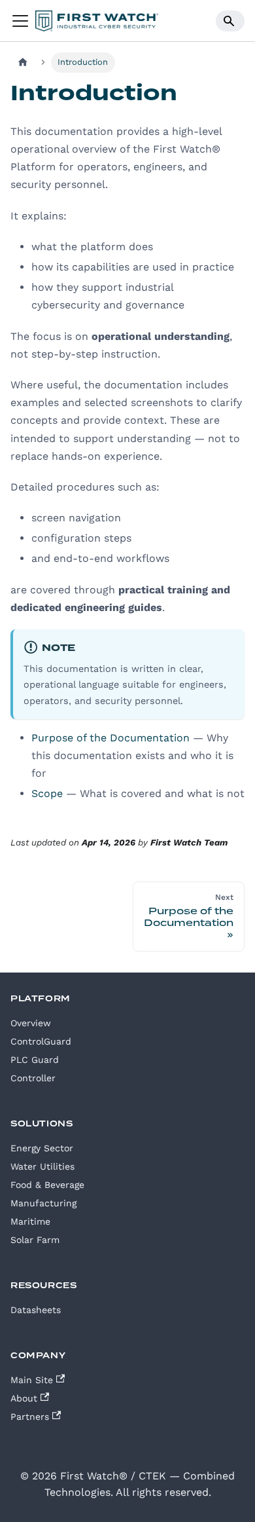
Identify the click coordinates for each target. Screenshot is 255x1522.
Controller (33, 1078)
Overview (30, 1023)
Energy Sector (41, 1148)
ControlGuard (40, 1041)
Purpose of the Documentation (110, 738)
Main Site (31, 1380)
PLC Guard (34, 1059)
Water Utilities (42, 1166)
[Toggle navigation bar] (20, 21)
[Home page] (22, 62)
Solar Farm (35, 1239)
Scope (47, 793)
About (23, 1398)
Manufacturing (43, 1203)
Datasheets (35, 1310)
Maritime (30, 1221)
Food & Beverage (47, 1184)
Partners (29, 1416)
